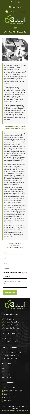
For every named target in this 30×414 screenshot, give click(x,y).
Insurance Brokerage (11, 355)
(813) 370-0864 (15, 245)
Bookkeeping (9, 319)
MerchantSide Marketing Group (17, 411)
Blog (3, 371)
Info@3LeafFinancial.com (13, 391)
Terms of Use (7, 377)
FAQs (3, 368)
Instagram (8, 401)
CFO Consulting (9, 338)
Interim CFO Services (11, 341)
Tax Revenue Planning (11, 358)
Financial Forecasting (11, 325)
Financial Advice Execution (13, 322)
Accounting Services (11, 328)
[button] (15, 7)
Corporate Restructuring (12, 352)
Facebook (7, 394)
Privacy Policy (6, 374)
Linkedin (7, 397)
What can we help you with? (15, 272)
